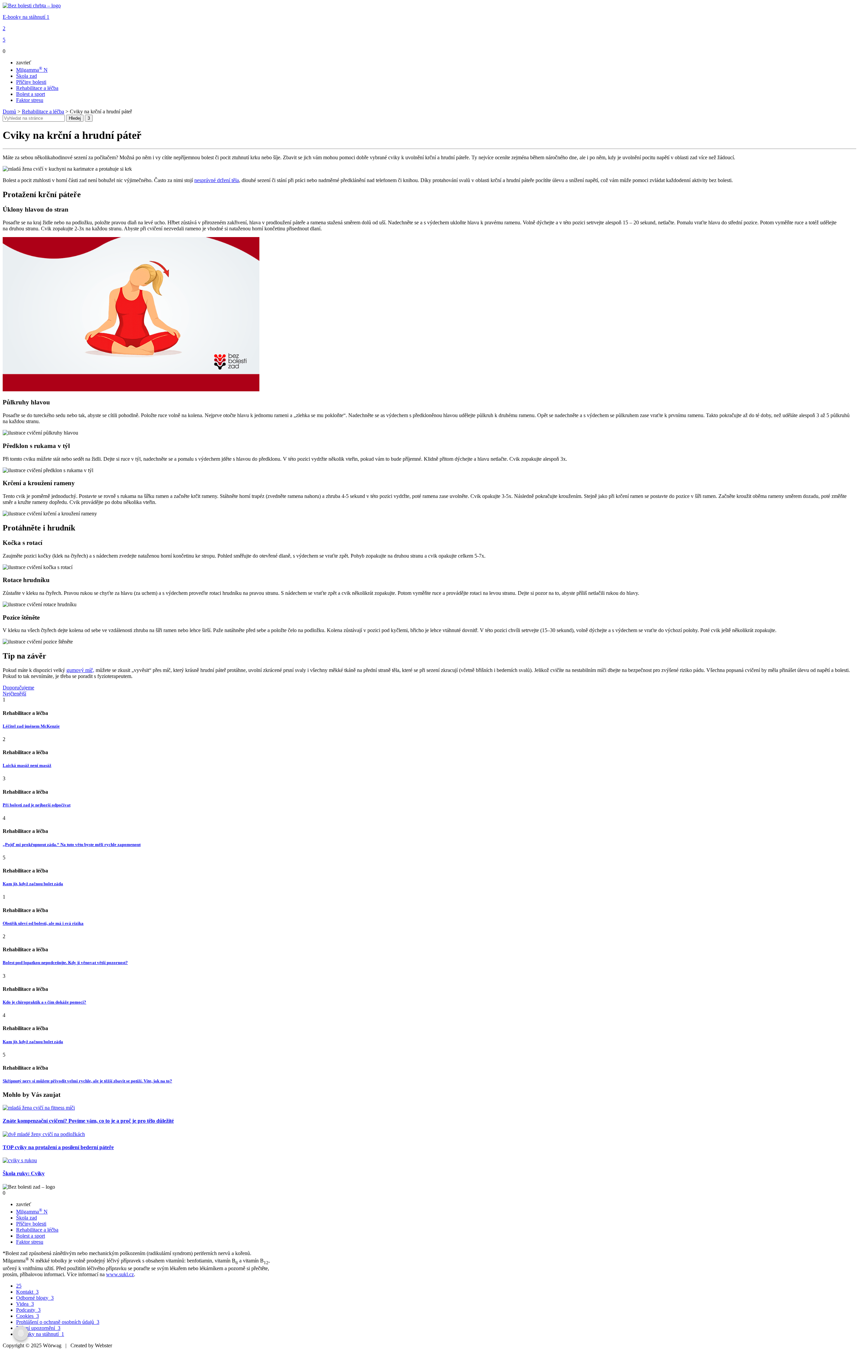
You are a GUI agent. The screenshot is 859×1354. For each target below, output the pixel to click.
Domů (9, 111)
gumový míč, (80, 670)
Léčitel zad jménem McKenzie (31, 726)
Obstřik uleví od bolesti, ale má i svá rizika (43, 923)
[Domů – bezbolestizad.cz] (32, 5)
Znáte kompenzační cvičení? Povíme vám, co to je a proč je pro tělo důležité (88, 1121)
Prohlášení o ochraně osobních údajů (57, 1322)
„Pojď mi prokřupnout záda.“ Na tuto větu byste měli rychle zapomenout (72, 844)
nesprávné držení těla (216, 180)
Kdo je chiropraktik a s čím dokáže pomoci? (44, 1002)
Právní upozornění (38, 1328)
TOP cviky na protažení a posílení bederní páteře (58, 1147)
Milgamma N (32, 70)
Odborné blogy (35, 1298)
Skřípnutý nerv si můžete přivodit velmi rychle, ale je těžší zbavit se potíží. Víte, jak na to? (87, 1080)
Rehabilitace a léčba (37, 88)
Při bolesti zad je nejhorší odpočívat (36, 804)
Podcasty (28, 1310)
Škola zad (26, 76)
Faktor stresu (29, 100)
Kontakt (27, 1292)
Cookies (27, 1316)
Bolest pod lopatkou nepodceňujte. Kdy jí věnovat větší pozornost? (65, 962)
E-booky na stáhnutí (26, 17)
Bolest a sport (30, 94)
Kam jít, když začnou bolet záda (33, 883)
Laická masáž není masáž (27, 765)
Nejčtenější (14, 693)
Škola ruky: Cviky (24, 1173)
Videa (25, 1304)
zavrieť (23, 62)
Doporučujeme (18, 687)
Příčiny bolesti (31, 82)
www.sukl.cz (120, 1274)
